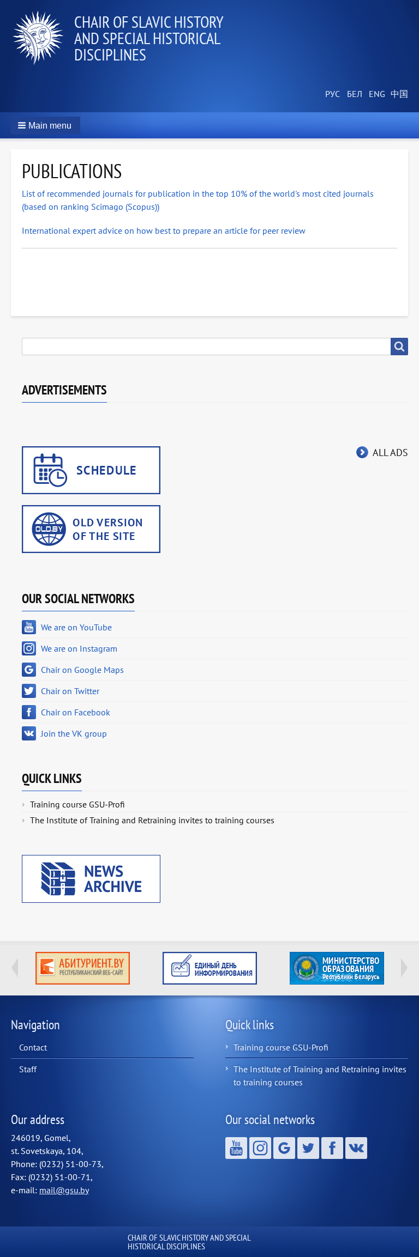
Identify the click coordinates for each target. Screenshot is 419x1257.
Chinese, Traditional (397, 94)
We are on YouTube (76, 627)
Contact (33, 1047)
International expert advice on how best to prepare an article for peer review (164, 230)
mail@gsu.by (64, 1190)
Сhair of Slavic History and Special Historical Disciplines (148, 38)
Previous (15, 967)
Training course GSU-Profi (77, 804)
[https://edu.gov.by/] (336, 968)
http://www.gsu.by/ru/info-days (210, 968)
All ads (390, 452)
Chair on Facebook (75, 712)
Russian (332, 94)
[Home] (42, 38)
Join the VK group (74, 733)
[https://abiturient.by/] (82, 968)
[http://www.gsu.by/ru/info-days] (209, 968)
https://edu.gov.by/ (337, 968)
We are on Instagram (79, 648)
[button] (45, 125)
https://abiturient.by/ (82, 968)
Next (404, 967)
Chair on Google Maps (82, 669)
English (375, 94)
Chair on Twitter (70, 690)
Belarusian (353, 94)
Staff (28, 1069)
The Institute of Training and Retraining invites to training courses (152, 820)
